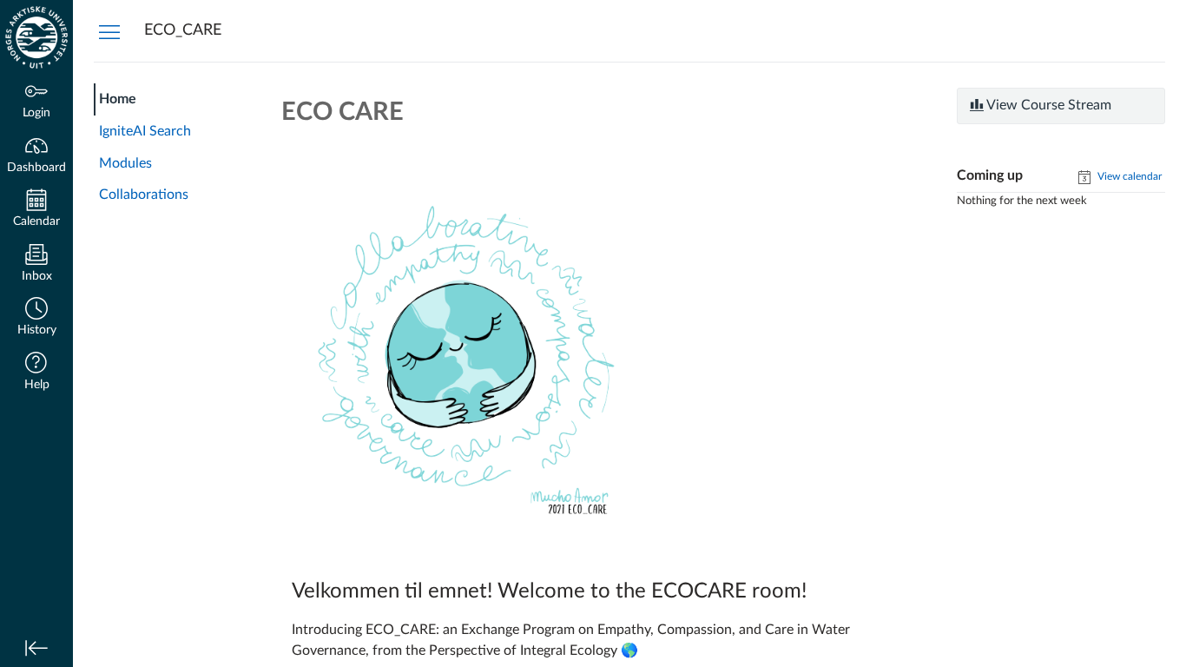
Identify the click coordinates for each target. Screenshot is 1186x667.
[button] (36, 318)
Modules (125, 163)
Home (117, 99)
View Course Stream (1047, 105)
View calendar (1128, 176)
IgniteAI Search (145, 131)
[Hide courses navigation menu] (109, 31)
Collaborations (143, 194)
